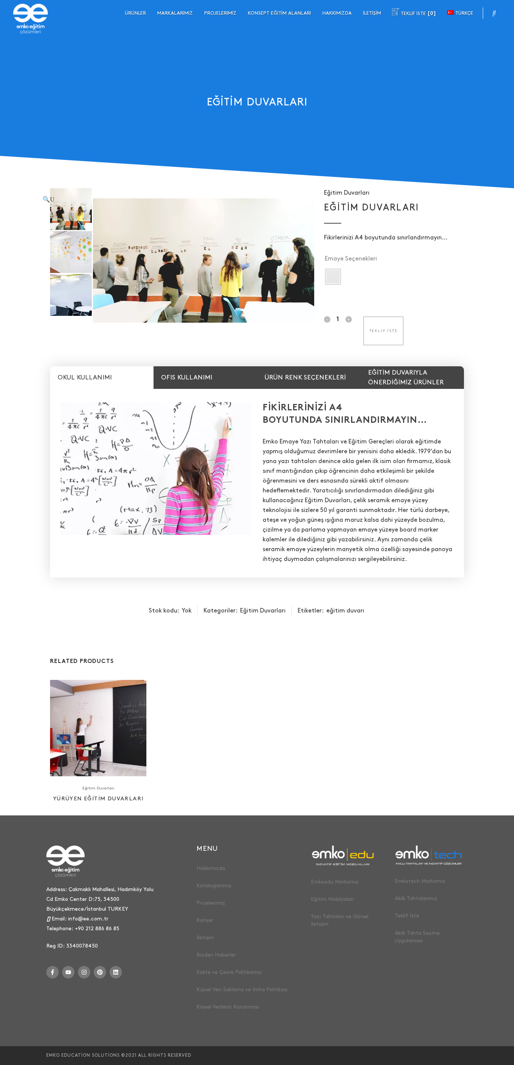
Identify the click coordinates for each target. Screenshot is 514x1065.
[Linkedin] (115, 972)
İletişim (205, 937)
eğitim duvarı (345, 611)
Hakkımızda (210, 868)
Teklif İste (407, 915)
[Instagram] (84, 972)
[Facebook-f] (52, 972)
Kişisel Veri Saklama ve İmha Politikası (241, 989)
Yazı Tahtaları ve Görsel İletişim (339, 920)
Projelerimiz (210, 902)
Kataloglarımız (214, 885)
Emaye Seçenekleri (351, 259)
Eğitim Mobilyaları (332, 899)
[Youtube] (68, 972)
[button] (175, 200)
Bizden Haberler (216, 954)
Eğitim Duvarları (347, 193)
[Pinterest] (100, 972)
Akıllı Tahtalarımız (416, 898)
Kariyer (204, 920)
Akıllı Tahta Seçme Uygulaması (417, 937)
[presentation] (102, 377)
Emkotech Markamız (420, 881)
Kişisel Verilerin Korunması (227, 1006)
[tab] (102, 377)
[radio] (333, 276)
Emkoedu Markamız (335, 881)
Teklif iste (384, 331)
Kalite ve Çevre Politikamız (229, 972)
